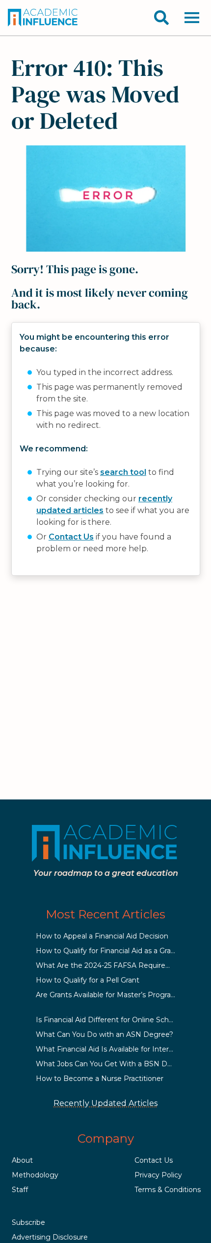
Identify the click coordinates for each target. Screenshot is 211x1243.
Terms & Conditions (167, 1189)
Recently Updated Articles (105, 1103)
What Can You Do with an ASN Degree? (104, 1034)
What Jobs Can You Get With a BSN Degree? (113, 1063)
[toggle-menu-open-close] (192, 17)
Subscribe (28, 1222)
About (22, 1160)
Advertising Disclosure (50, 1237)
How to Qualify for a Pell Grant (87, 980)
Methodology (35, 1175)
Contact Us (71, 536)
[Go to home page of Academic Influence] (43, 17)
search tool (123, 472)
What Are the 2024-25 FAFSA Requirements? (114, 965)
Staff (20, 1189)
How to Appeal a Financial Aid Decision (102, 936)
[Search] (161, 17)
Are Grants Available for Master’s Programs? (110, 994)
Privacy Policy (158, 1175)
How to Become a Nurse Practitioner (99, 1078)
